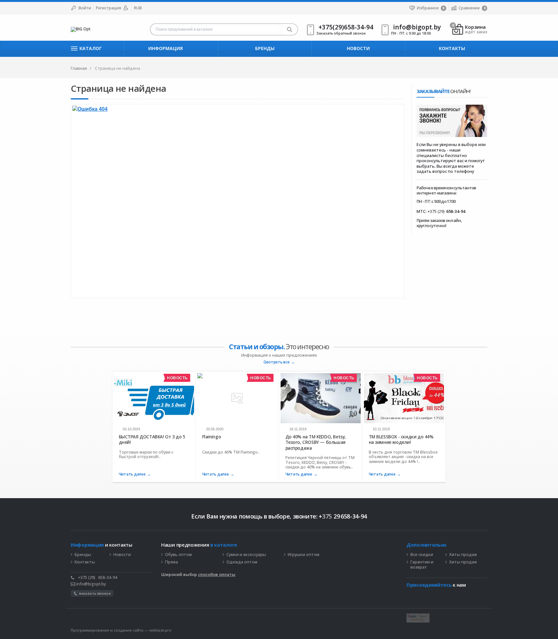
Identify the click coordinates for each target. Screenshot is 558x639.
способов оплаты (216, 574)
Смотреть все (277, 362)
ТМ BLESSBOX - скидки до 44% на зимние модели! (401, 439)
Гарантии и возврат (421, 565)
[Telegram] (410, 595)
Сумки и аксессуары (246, 554)
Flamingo (211, 437)
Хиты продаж (463, 554)
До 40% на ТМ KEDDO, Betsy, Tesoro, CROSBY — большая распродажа (315, 442)
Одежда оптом (241, 562)
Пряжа (171, 562)
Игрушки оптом (303, 554)
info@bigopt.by (90, 584)
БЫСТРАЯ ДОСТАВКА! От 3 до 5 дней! (152, 439)
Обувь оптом (178, 554)
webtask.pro (160, 630)
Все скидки (421, 554)
